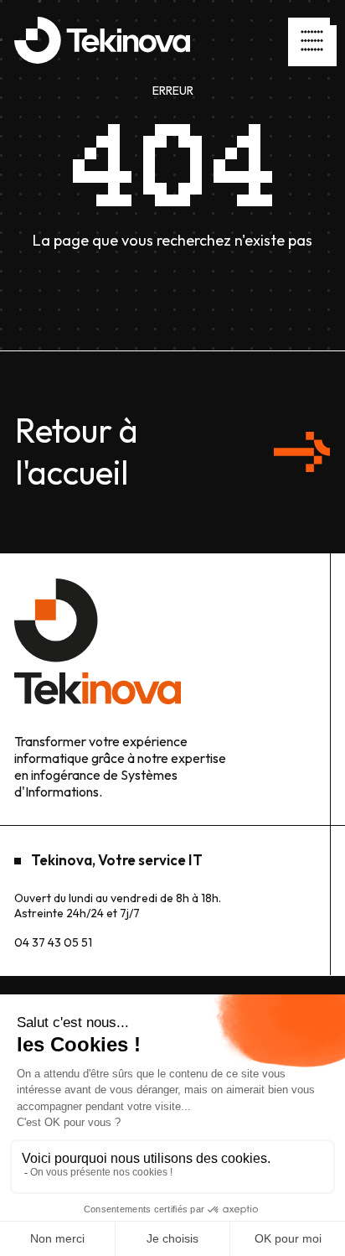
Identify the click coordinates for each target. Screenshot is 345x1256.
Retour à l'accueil (76, 451)
